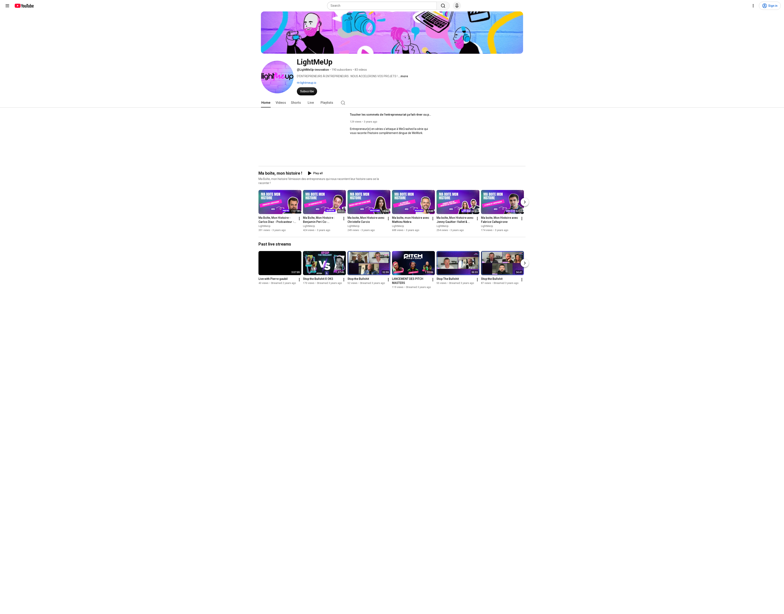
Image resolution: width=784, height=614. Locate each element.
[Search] (443, 6)
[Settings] (753, 5)
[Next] (525, 202)
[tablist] (392, 103)
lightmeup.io (308, 82)
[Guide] (7, 5)
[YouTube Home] (24, 5)
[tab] (266, 103)
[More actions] (299, 218)
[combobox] (383, 5)
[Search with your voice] (457, 6)
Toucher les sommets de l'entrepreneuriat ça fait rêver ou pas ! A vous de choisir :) (391, 114)
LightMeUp (264, 226)
